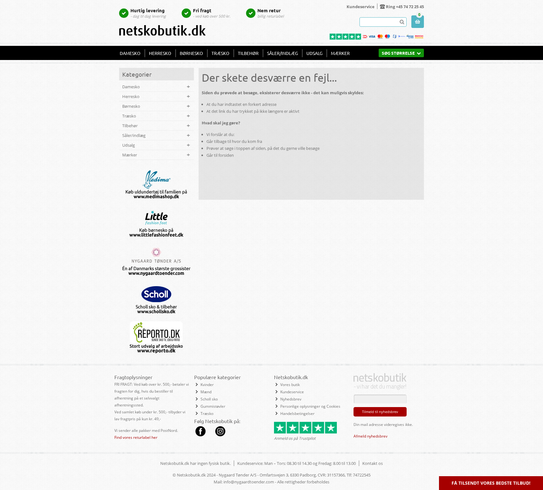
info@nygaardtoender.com (248, 482)
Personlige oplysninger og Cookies (310, 406)
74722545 (361, 475)
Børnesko (191, 53)
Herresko (160, 53)
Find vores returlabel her (135, 437)
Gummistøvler (212, 406)
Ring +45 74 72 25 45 (405, 6)
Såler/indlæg (282, 53)
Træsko (220, 53)
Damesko (130, 53)
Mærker (340, 53)
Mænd (205, 392)
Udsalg (314, 53)
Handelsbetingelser (297, 413)
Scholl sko (209, 399)
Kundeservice (361, 6)
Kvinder (207, 384)
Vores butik (290, 384)
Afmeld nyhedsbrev (370, 436)
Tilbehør (248, 53)
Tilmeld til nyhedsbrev (380, 411)
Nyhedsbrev (290, 399)
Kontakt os (372, 463)
